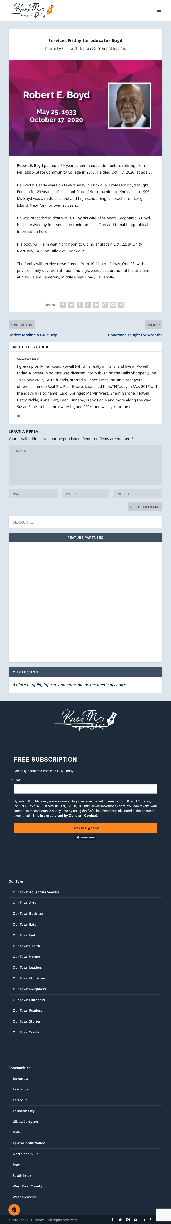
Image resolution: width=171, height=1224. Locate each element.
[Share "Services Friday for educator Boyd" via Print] (121, 304)
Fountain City (24, 1111)
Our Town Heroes (27, 956)
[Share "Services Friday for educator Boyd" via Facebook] (63, 304)
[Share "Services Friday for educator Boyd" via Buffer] (105, 304)
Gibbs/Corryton (25, 1121)
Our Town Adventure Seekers (36, 892)
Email (18, 780)
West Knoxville (25, 1197)
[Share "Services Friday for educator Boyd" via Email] (113, 304)
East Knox (21, 1089)
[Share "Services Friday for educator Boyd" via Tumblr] (79, 304)
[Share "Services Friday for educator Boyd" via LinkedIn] (96, 304)
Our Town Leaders (27, 967)
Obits (112, 48)
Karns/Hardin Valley (29, 1143)
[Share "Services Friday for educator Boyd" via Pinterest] (88, 304)
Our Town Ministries (29, 978)
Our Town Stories (27, 1021)
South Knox (22, 1175)
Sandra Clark (72, 48)
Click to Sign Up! (85, 828)
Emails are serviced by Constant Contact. (65, 815)
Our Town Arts (24, 902)
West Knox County (27, 1186)
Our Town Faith (25, 935)
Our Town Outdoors (29, 1000)
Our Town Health (26, 946)
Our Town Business (28, 913)
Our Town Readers (27, 1010)
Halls (17, 1132)
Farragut (20, 1100)
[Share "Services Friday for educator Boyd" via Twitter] (71, 304)
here (43, 231)
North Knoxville (25, 1154)
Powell (18, 1164)
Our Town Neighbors (29, 989)
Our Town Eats (24, 924)
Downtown (21, 1078)
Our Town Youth (26, 1032)
